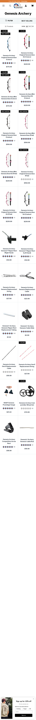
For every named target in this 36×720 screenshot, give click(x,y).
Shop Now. (24, 1)
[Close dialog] (33, 699)
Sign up (24, 715)
